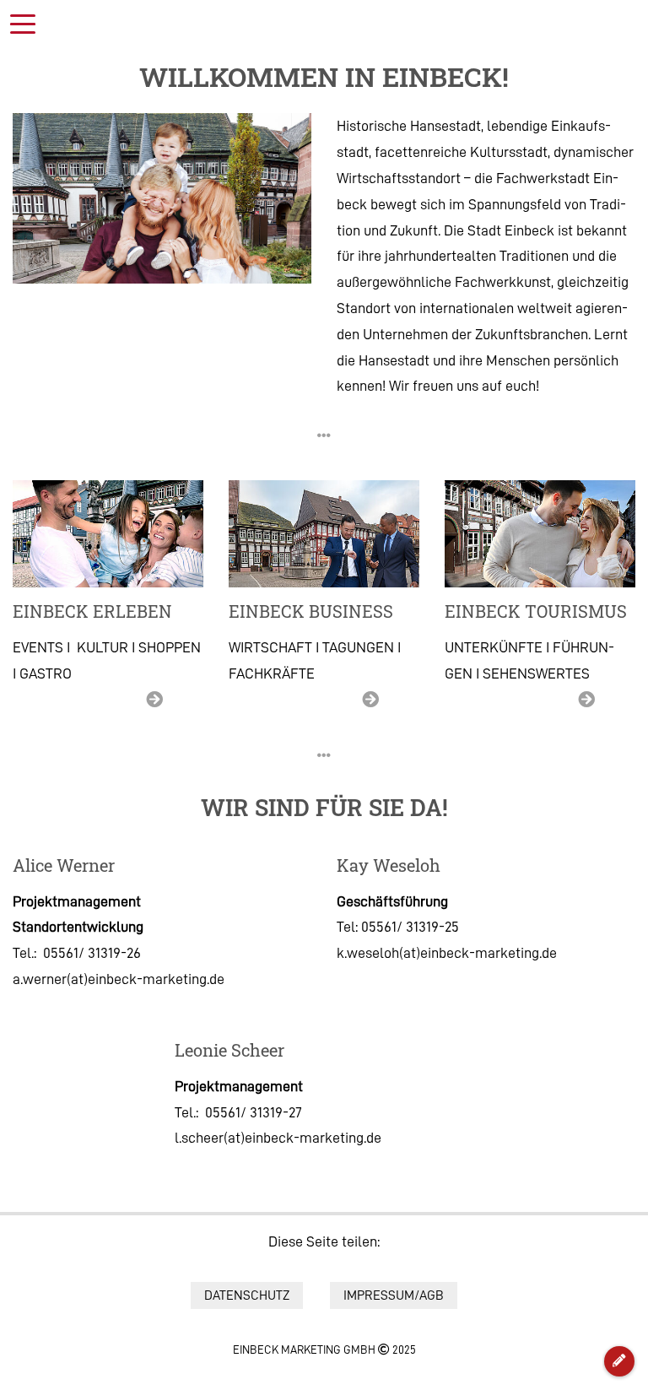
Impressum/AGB (393, 1295)
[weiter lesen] (108, 533)
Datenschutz (246, 1295)
